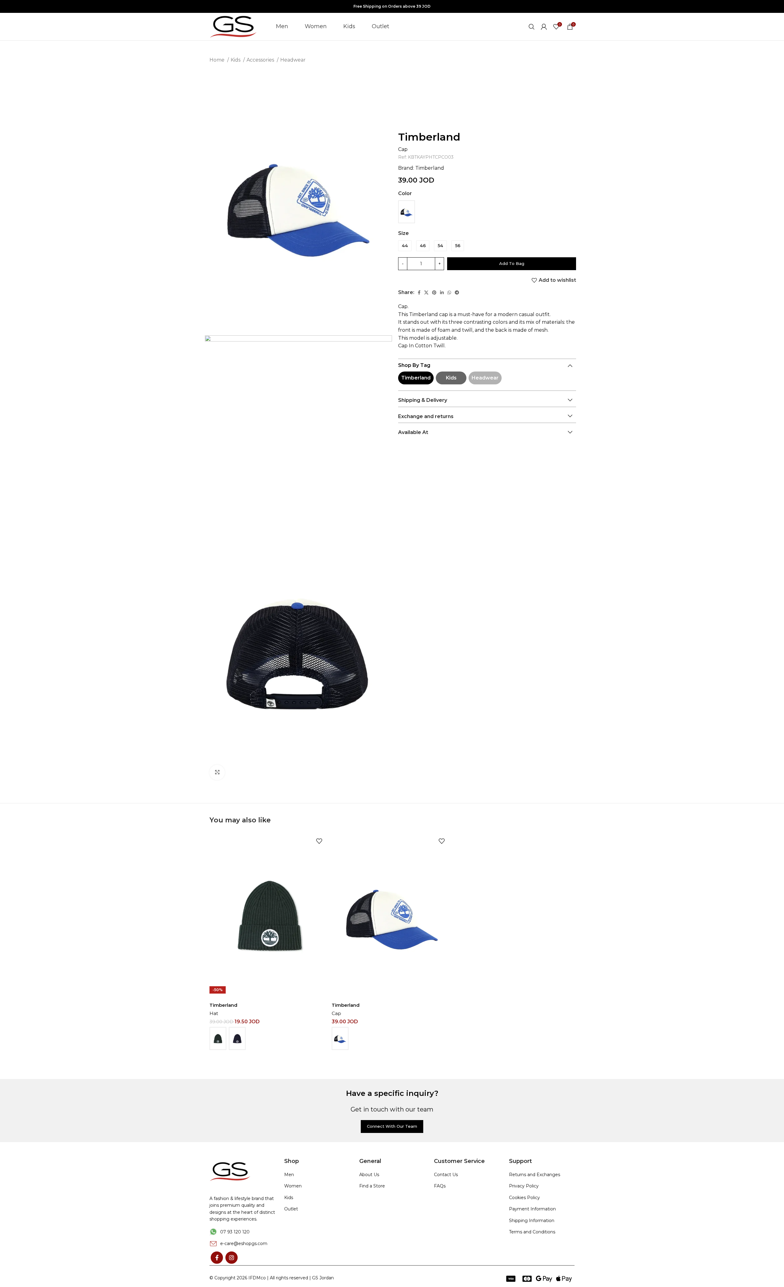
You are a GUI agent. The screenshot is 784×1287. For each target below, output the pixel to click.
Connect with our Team (392, 1126)
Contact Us (446, 1174)
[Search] (532, 27)
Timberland (429, 136)
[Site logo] (233, 26)
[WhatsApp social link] (449, 292)
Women (293, 1186)
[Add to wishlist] (319, 841)
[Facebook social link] (419, 292)
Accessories (261, 60)
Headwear (293, 60)
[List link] (242, 1232)
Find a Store (372, 1186)
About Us (369, 1174)
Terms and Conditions (532, 1232)
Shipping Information (531, 1220)
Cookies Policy (524, 1197)
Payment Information (532, 1209)
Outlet (291, 1209)
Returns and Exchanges (534, 1174)
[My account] (544, 27)
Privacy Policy (524, 1186)
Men (289, 1174)
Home (217, 60)
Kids (236, 60)
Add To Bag (511, 263)
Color (405, 193)
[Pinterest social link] (434, 292)
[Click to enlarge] (217, 772)
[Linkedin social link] (442, 292)
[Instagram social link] (231, 1257)
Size (403, 233)
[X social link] (426, 292)
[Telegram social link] (457, 292)
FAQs (440, 1186)
